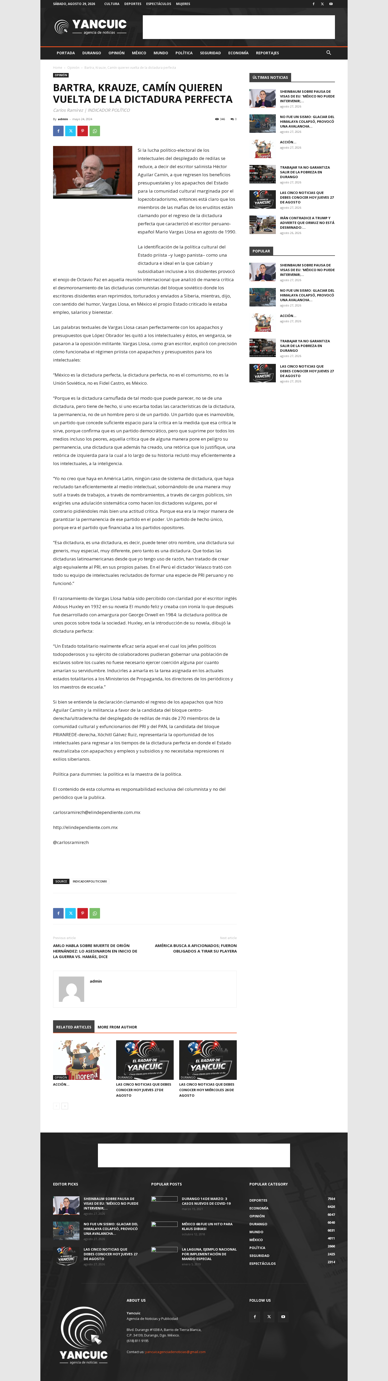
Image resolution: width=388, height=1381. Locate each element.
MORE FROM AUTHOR (117, 1026)
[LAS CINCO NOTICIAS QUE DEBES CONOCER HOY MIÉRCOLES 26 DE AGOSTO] (208, 1060)
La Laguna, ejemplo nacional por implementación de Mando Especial (209, 1254)
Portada (66, 52)
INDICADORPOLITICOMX (90, 881)
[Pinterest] (82, 131)
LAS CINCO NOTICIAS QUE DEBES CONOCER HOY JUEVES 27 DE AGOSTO (143, 1090)
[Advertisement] (239, 27)
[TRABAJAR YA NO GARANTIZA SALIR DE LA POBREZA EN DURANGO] (262, 174)
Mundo (161, 52)
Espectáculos (158, 4)
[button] (328, 53)
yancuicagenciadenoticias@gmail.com (175, 1351)
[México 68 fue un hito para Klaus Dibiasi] (164, 1231)
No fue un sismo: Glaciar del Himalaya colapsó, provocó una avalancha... (307, 121)
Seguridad (210, 52)
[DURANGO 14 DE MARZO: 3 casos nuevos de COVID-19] (164, 1205)
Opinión (116, 52)
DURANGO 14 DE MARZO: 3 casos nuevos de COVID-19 (206, 1201)
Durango (91, 52)
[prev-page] (56, 1106)
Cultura (111, 4)
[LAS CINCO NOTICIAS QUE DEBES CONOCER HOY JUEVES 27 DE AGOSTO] (145, 1060)
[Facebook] (314, 4)
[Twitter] (322, 4)
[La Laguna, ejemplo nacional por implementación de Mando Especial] (164, 1256)
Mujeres (183, 4)
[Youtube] (331, 4)
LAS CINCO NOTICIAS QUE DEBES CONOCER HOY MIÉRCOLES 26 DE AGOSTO (206, 1090)
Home (57, 67)
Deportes (132, 4)
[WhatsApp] (94, 131)
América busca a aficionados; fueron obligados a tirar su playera (196, 948)
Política (184, 52)
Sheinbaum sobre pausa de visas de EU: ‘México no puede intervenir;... (307, 96)
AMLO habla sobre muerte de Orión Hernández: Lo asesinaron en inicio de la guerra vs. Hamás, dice (95, 951)
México (139, 52)
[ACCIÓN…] (82, 1060)
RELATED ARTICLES (73, 1026)
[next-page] (64, 1106)
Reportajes (267, 52)
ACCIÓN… (61, 1084)
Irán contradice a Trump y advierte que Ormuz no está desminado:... (307, 223)
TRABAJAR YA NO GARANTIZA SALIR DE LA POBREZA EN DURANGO (305, 172)
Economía (238, 52)
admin (63, 119)
